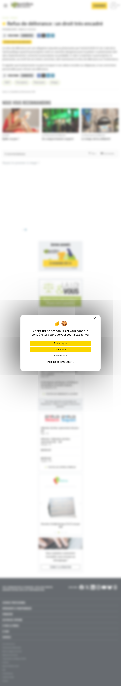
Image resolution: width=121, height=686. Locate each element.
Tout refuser (60, 349)
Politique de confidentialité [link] (60, 362)
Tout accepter (60, 343)
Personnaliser (60, 356)
